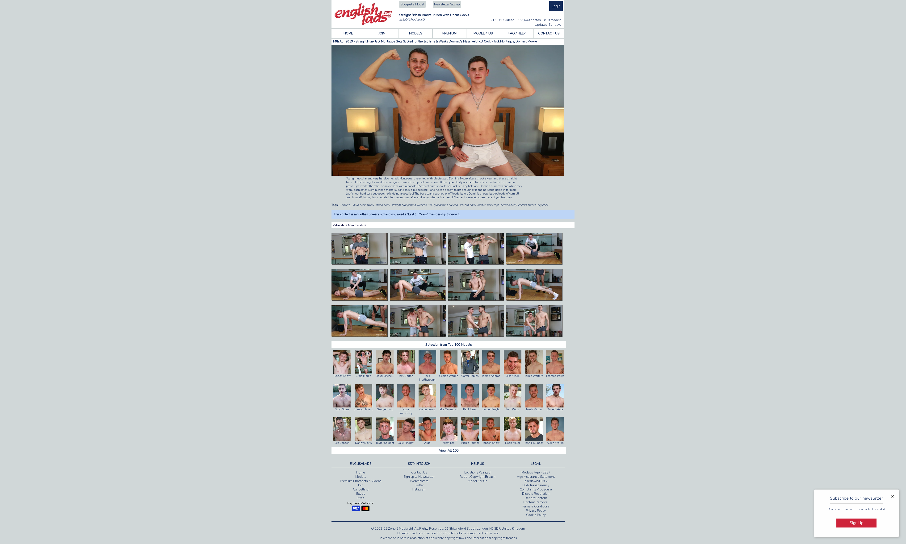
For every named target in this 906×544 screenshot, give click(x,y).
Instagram (419, 489)
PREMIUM (449, 33)
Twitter (419, 485)
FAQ (360, 498)
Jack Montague (504, 41)
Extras (360, 494)
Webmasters (419, 481)
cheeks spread (527, 205)
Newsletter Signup (447, 4)
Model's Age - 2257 (535, 472)
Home (360, 472)
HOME (348, 33)
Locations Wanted (477, 472)
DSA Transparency (535, 485)
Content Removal (535, 502)
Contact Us (419, 472)
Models (360, 477)
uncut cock (358, 205)
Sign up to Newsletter (419, 477)
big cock (542, 205)
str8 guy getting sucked (443, 205)
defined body (508, 205)
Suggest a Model (412, 4)
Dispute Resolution (535, 494)
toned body (382, 205)
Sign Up (856, 523)
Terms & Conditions (536, 506)
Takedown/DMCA (536, 481)
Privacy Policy (536, 511)
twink (370, 205)
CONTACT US (549, 33)
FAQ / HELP (516, 33)
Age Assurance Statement (536, 477)
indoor (481, 205)
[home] (363, 24)
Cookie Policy (536, 515)
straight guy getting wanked (409, 205)
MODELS (415, 33)
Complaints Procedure (536, 489)
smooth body (467, 205)
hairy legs (493, 205)
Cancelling (361, 489)
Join (360, 485)
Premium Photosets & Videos (361, 481)
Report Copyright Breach (477, 477)
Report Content (536, 498)
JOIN (382, 33)
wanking (344, 205)
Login (556, 6)
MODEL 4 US (483, 33)
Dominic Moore (526, 41)
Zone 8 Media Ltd (400, 529)
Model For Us (477, 481)
